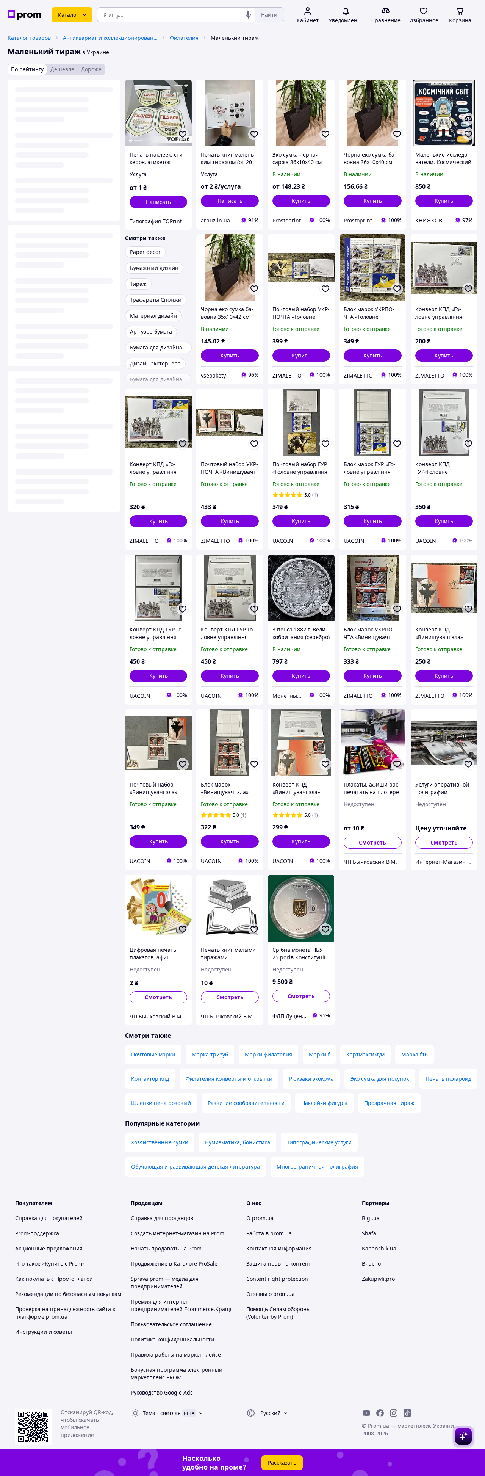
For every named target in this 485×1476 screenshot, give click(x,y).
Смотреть (372, 842)
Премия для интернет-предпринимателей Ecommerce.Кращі (181, 1305)
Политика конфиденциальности (172, 1339)
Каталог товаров (29, 37)
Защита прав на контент (278, 1263)
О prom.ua (260, 1218)
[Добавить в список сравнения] (468, 119)
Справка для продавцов (162, 1218)
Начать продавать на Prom (166, 1248)
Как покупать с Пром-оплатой (54, 1278)
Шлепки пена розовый (161, 1102)
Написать (158, 201)
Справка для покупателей (49, 1218)
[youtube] (366, 1413)
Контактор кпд (150, 1078)
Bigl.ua (371, 1218)
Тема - (162, 1412)
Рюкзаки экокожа (311, 1078)
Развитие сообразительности (246, 1102)
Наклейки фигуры (324, 1102)
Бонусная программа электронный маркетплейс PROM (176, 1373)
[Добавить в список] (183, 134)
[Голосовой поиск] (248, 15)
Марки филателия (268, 1054)
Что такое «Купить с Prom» (50, 1263)
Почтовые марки (153, 1054)
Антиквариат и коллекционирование (110, 37)
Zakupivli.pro (378, 1278)
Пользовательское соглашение (171, 1324)
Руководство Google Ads (162, 1392)
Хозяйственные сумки (159, 1142)
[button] (301, 201)
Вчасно (371, 1263)
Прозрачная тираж (389, 1102)
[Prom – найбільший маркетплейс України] (24, 15)
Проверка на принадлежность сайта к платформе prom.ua (65, 1312)
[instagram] (393, 1413)
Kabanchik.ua (379, 1248)
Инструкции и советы (43, 1331)
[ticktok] (407, 1413)
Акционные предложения (49, 1248)
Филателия (184, 37)
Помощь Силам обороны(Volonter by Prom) (278, 1312)
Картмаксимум (365, 1054)
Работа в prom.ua (269, 1233)
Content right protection (277, 1278)
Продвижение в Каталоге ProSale (174, 1263)
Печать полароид (448, 1078)
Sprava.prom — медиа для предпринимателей (165, 1282)
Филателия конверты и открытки (229, 1078)
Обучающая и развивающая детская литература (195, 1166)
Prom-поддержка (37, 1233)
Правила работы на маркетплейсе (176, 1354)
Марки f (319, 1054)
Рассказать (282, 1462)
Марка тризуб (210, 1054)
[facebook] (380, 1413)
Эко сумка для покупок (379, 1078)
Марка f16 (414, 1054)
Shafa (369, 1233)
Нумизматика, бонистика (237, 1142)
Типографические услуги (319, 1142)
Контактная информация (279, 1248)
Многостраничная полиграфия (317, 1166)
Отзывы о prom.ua (270, 1293)
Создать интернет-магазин (166, 1233)
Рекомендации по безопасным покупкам (68, 1293)
